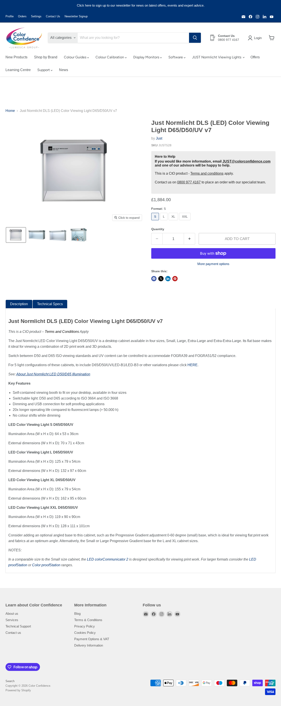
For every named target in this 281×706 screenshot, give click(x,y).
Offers (255, 57)
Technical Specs (50, 304)
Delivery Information (88, 645)
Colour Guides (75, 57)
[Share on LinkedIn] (168, 278)
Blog (77, 613)
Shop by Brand (45, 57)
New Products (16, 57)
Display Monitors (146, 57)
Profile (9, 16)
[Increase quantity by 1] (189, 239)
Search (9, 681)
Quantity (157, 229)
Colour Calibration (110, 57)
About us (11, 613)
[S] (155, 221)
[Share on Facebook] (154, 278)
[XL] (174, 221)
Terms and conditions (206, 173)
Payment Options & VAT (91, 639)
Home (10, 111)
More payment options (213, 264)
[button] (255, 38)
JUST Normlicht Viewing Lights (217, 57)
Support (44, 70)
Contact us (13, 632)
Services (11, 620)
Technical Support (18, 626)
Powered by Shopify (18, 690)
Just (159, 138)
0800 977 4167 (189, 182)
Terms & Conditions (88, 620)
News (63, 70)
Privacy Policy (84, 626)
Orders (22, 16)
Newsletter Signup (76, 16)
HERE (192, 365)
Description (19, 304)
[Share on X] (161, 278)
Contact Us (53, 16)
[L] (164, 221)
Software (176, 57)
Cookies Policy (85, 632)
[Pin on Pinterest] (175, 278)
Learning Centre (18, 70)
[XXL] (185, 221)
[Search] (195, 38)
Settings (36, 16)
